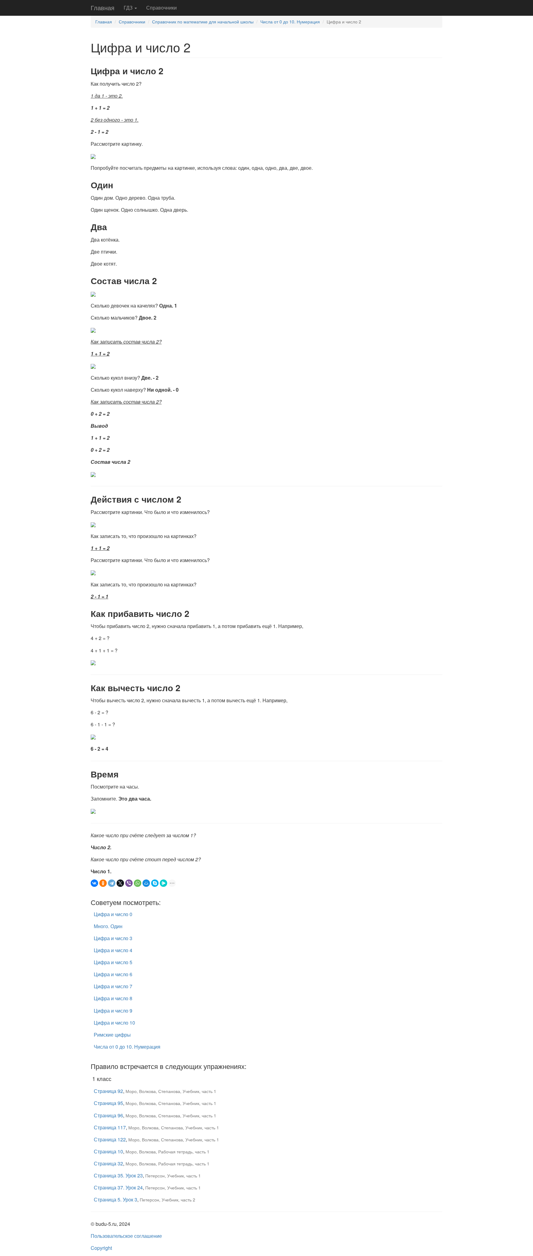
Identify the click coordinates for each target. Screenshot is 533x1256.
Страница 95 (108, 1103)
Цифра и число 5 (113, 962)
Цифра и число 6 (113, 974)
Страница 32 (108, 1163)
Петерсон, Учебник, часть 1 (173, 1175)
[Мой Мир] (146, 883)
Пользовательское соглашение (126, 1235)
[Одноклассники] (103, 883)
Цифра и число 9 (113, 1010)
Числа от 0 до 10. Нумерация (290, 21)
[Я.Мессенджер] (163, 883)
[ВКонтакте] (94, 883)
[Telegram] (111, 883)
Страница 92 (108, 1091)
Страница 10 (108, 1151)
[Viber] (129, 883)
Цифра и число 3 (113, 938)
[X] (120, 883)
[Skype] (155, 883)
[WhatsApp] (137, 883)
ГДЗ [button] (129, 7)
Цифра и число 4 (113, 950)
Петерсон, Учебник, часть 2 (167, 1200)
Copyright (101, 1247)
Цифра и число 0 (113, 914)
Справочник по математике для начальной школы (203, 21)
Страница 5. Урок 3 (115, 1199)
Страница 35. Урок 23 (118, 1175)
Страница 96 (108, 1115)
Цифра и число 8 (113, 998)
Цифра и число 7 (113, 986)
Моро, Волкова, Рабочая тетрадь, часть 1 (167, 1151)
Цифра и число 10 (114, 1022)
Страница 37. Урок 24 (118, 1187)
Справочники (161, 7)
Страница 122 (110, 1139)
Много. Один (108, 926)
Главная (102, 7)
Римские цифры (112, 1034)
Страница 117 (110, 1127)
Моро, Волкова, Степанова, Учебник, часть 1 (171, 1091)
